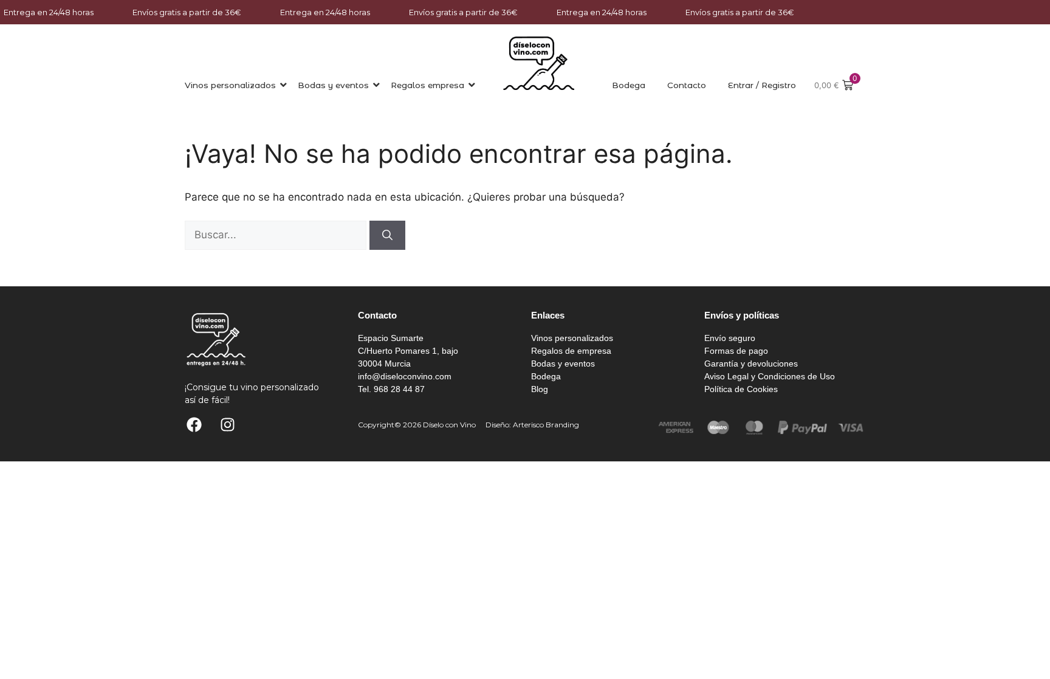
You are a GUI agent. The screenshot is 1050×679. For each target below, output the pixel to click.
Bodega (628, 85)
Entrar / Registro (762, 85)
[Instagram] (227, 425)
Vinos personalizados (230, 85)
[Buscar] (387, 235)
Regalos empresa (427, 85)
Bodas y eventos (333, 85)
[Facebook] (194, 425)
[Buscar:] (277, 235)
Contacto (686, 85)
